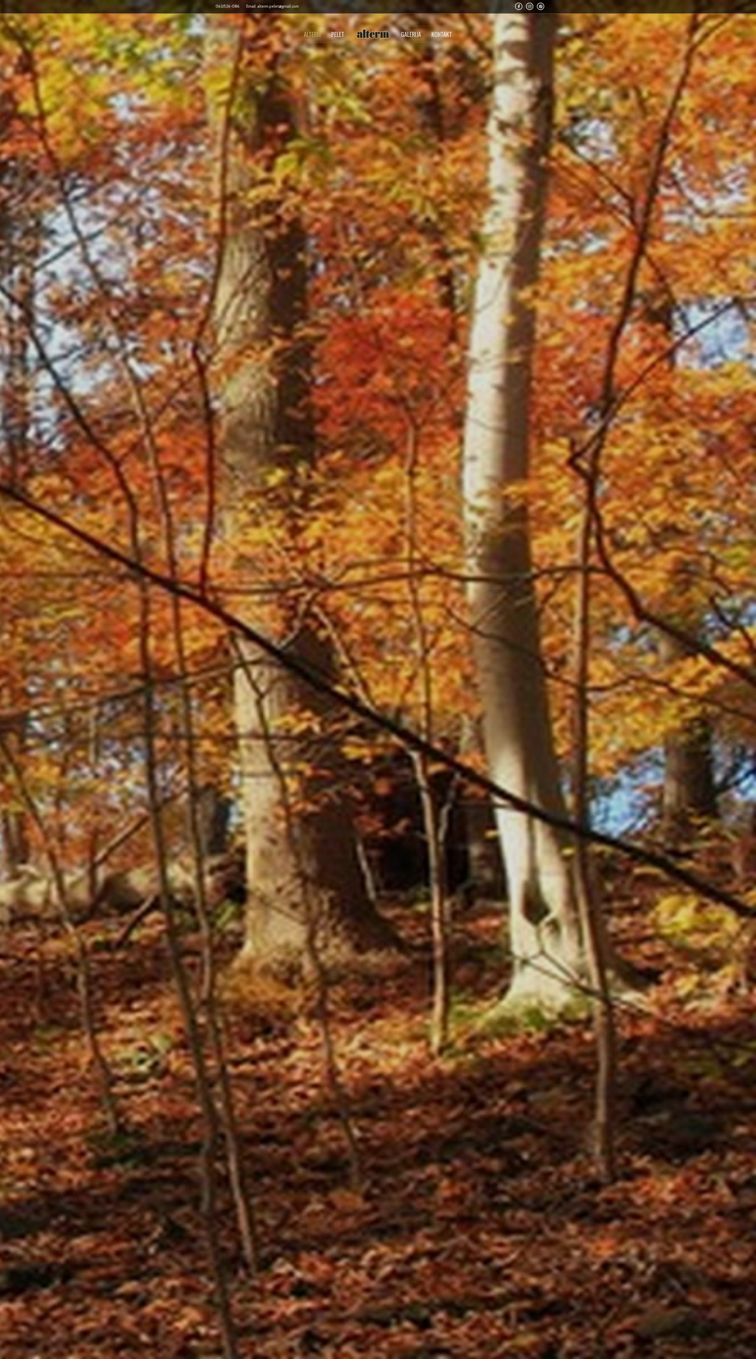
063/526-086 (227, 6)
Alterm (312, 34)
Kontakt (441, 34)
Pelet (337, 34)
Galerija (411, 34)
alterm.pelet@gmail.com (278, 6)
